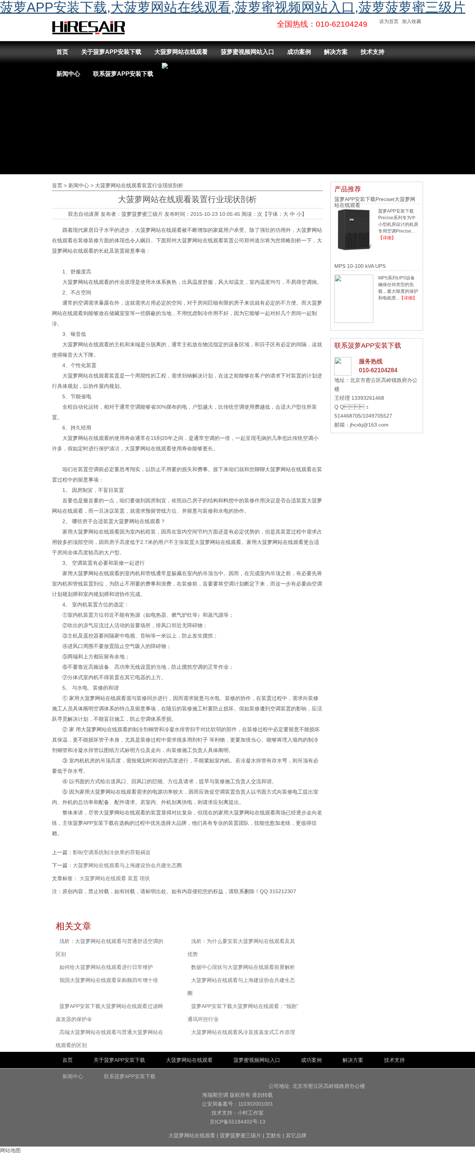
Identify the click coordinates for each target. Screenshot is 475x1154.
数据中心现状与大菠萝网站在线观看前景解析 (243, 967)
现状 (145, 878)
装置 (133, 878)
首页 (62, 52)
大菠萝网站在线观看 (181, 52)
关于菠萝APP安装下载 (111, 52)
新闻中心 (68, 74)
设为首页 (389, 21)
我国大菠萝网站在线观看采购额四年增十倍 (108, 980)
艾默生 (273, 1135)
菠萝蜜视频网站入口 (247, 52)
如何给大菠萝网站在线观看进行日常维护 (106, 967)
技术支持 (372, 52)
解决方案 (336, 52)
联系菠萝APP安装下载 (123, 74)
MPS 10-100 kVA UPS (360, 266)
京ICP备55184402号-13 (237, 1122)
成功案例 (299, 52)
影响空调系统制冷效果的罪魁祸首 (112, 852)
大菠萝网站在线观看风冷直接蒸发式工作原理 (243, 1032)
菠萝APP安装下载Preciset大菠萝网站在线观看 (374, 202)
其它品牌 (296, 1135)
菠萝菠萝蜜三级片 (142, 214)
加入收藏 (411, 21)
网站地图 (10, 1150)
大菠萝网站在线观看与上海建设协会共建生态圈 (127, 865)
